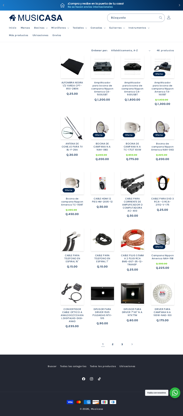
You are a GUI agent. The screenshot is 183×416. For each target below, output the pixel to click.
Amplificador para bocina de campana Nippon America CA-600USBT (133, 88)
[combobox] (136, 18)
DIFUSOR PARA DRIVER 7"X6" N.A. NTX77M (132, 312)
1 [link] (103, 344)
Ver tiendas (112, 5)
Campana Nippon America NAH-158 (162, 257)
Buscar (52, 366)
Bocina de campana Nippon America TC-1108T (72, 201)
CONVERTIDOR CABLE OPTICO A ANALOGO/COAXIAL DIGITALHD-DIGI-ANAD (72, 315)
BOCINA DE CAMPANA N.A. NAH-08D (102, 146)
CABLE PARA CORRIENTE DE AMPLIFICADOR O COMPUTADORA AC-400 (132, 204)
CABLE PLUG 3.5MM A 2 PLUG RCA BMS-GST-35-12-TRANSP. (132, 260)
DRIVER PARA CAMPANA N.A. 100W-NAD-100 (163, 312)
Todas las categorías (73, 366)
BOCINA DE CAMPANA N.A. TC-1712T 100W (132, 146)
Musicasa (97, 408)
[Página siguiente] (132, 344)
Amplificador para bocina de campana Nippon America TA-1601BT (163, 88)
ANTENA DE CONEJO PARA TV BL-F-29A (72, 146)
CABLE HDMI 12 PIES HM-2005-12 (102, 200)
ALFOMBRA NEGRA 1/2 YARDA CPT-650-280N (72, 85)
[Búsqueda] (161, 18)
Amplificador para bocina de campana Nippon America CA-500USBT (102, 88)
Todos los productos (103, 366)
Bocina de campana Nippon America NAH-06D (162, 146)
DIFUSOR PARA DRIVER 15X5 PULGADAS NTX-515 (102, 314)
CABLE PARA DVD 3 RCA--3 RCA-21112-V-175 (162, 201)
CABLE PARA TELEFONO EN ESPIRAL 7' (102, 258)
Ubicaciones (127, 366)
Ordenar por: (99, 50)
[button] (40, 28)
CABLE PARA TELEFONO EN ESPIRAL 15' (72, 258)
